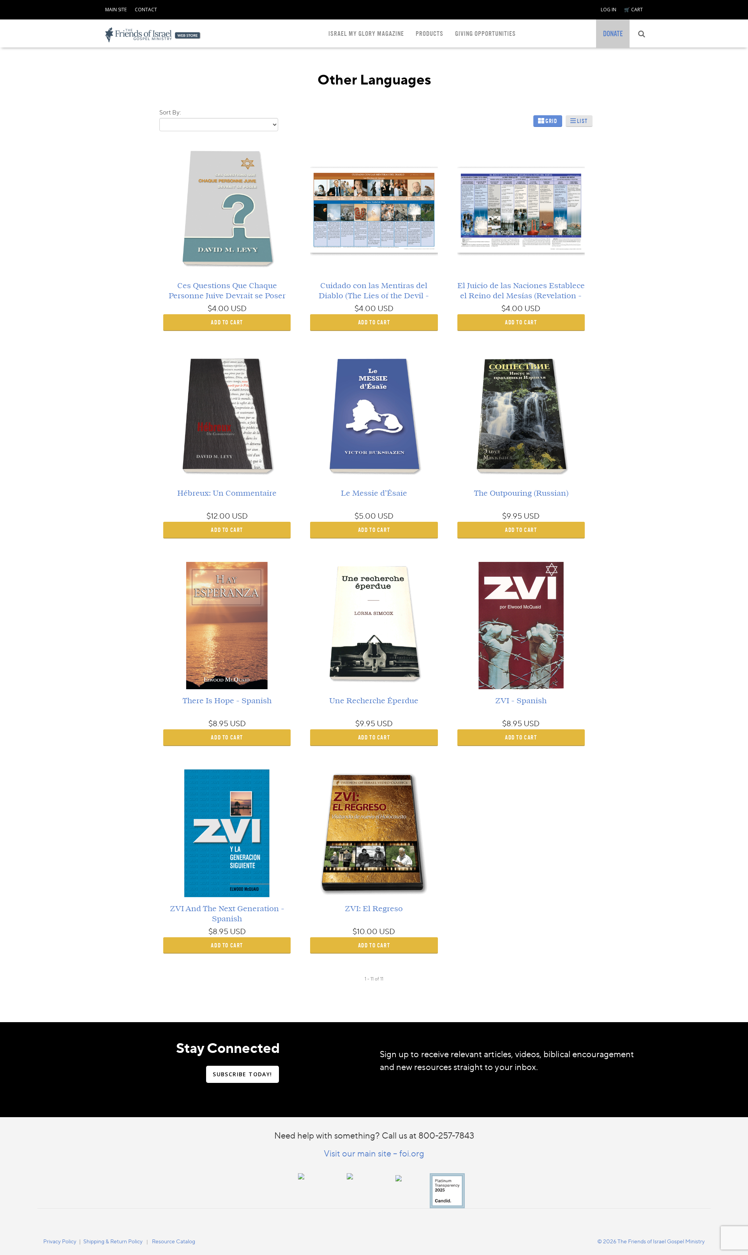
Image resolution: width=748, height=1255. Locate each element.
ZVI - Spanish (521, 701)
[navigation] (116, 8)
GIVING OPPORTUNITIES (485, 33)
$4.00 (218, 308)
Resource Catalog (173, 1241)
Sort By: (170, 112)
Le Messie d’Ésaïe (374, 493)
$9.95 (512, 516)
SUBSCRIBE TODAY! (242, 1074)
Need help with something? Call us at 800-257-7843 (374, 1135)
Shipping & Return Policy (113, 1241)
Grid (551, 121)
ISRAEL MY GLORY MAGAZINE (366, 33)
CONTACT (146, 9)
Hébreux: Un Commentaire (227, 493)
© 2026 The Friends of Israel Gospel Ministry (651, 1241)
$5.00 (365, 516)
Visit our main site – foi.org (374, 1153)
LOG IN (608, 9)
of (377, 979)
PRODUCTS (429, 33)
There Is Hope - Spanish (227, 701)
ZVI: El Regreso (374, 909)
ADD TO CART (227, 322)
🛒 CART (633, 9)
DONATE (613, 34)
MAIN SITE (116, 9)
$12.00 (218, 516)
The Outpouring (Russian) (521, 493)
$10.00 (365, 931)
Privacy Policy (59, 1241)
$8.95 (218, 723)
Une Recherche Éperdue (373, 701)
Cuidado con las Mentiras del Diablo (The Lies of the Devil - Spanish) (374, 296)
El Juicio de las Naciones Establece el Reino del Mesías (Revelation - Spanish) (521, 296)
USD (239, 308)
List (582, 121)
